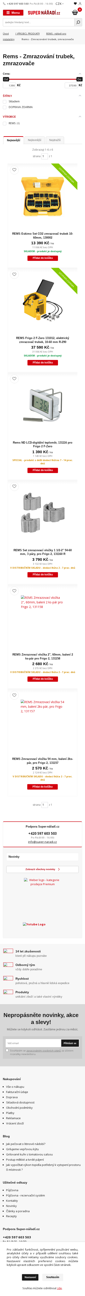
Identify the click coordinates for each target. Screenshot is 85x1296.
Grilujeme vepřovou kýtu (22, 1149)
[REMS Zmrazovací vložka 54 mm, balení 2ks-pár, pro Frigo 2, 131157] (42, 721)
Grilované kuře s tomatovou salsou (29, 1154)
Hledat (78, 22)
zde (59, 1288)
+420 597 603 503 (18, 3)
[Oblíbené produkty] (75, 3)
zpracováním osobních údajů (43, 1050)
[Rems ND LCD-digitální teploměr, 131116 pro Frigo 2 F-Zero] (42, 405)
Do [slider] (80, 79)
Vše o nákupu (15, 1087)
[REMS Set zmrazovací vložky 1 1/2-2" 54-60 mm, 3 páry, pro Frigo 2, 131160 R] (42, 513)
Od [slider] (6, 79)
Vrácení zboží (15, 1123)
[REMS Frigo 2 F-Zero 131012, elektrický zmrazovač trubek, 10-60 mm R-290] (42, 300)
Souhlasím (52, 1277)
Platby (10, 1113)
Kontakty (12, 1201)
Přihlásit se (70, 1043)
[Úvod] (44, 12)
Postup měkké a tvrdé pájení (25, 1160)
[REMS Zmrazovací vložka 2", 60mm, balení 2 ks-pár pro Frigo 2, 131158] (42, 617)
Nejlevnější (34, 140)
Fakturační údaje (17, 1092)
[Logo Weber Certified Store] (42, 896)
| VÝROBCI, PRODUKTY (27, 33)
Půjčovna (12, 1190)
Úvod (6, 33)
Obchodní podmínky (19, 1108)
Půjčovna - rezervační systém (25, 1195)
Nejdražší (55, 140)
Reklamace (13, 1118)
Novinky (11, 1206)
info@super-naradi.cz (42, 842)
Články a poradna (18, 1211)
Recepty (11, 1216)
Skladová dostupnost (20, 1102)
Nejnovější (13, 140)
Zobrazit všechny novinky (40, 869)
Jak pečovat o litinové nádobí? (25, 1144)
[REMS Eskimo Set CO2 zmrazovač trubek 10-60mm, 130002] (42, 196)
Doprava (12, 1097)
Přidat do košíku (43, 258)
